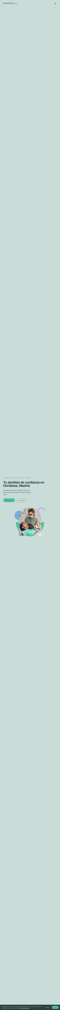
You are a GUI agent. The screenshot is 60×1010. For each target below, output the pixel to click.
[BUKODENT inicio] (10, 3)
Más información (25, 1008)
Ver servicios (21, 500)
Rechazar (47, 1007)
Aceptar (55, 1007)
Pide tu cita (8, 500)
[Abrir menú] (55, 3)
